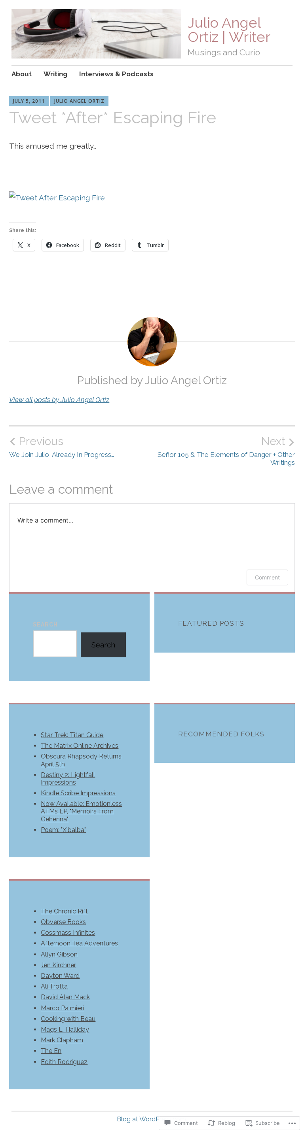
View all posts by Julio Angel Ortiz (59, 400)
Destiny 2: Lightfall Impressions (68, 778)
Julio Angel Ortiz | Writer (229, 29)
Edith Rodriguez (64, 1062)
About (21, 74)
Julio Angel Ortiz (79, 101)
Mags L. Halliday (65, 1029)
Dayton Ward (60, 975)
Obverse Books (63, 922)
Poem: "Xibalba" (63, 830)
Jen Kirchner (58, 965)
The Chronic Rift (64, 911)
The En (51, 1051)
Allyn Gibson (59, 954)
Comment (267, 577)
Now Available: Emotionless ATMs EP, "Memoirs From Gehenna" (81, 811)
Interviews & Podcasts (116, 74)
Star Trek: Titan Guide (72, 735)
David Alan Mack (65, 997)
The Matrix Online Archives (79, 745)
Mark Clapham (62, 1040)
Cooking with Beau (68, 1019)
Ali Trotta (54, 986)
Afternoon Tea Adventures (79, 943)
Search (45, 624)
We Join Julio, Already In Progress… (61, 447)
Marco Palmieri (62, 1008)
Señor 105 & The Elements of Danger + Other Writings (226, 450)
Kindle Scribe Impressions (78, 793)
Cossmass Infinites (68, 932)
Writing (55, 74)
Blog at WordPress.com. (152, 1119)
